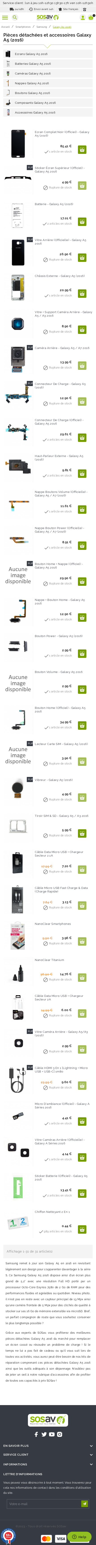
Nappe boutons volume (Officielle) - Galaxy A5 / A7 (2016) (61, 493)
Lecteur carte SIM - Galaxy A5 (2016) (61, 744)
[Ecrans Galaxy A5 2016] (8, 54)
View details (82, 257)
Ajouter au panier (82, 149)
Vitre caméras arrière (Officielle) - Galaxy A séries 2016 (60, 1141)
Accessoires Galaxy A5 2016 (35, 112)
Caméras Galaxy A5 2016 (33, 73)
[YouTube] (51, 1434)
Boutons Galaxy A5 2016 (32, 93)
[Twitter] (44, 1434)
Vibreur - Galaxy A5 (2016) (54, 780)
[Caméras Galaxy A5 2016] (8, 73)
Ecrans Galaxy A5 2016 (31, 54)
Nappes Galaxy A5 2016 (32, 83)
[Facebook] (36, 1434)
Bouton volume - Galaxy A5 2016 (59, 672)
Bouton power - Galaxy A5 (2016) (59, 636)
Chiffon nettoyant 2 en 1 (52, 1212)
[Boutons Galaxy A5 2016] (8, 93)
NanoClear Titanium (49, 960)
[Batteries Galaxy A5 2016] (8, 63)
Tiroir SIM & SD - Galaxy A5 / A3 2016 (62, 816)
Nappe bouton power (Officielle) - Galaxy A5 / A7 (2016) (59, 529)
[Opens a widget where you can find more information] (79, 1537)
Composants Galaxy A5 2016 (35, 102)
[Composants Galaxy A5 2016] (8, 102)
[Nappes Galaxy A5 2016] (8, 83)
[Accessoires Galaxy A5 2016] (8, 112)
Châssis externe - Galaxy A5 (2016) (60, 276)
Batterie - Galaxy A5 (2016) (54, 204)
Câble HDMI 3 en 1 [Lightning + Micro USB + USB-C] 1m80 (61, 1069)
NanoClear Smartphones (53, 923)
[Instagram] (59, 1434)
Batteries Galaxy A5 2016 (33, 63)
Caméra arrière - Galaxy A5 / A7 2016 (62, 348)
